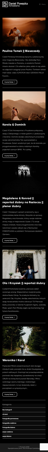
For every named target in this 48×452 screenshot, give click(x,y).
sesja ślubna (6, 436)
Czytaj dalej (11, 82)
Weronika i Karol (13, 360)
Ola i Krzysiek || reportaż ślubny (23, 283)
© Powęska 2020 (24, 447)
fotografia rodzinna (9, 423)
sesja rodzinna (7, 432)
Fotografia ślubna (8, 427)
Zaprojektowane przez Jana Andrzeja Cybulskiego (24, 448)
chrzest (5, 414)
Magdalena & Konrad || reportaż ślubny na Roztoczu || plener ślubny (22, 202)
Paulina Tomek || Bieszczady (21, 51)
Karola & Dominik (14, 124)
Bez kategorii (7, 410)
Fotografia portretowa (10, 419)
